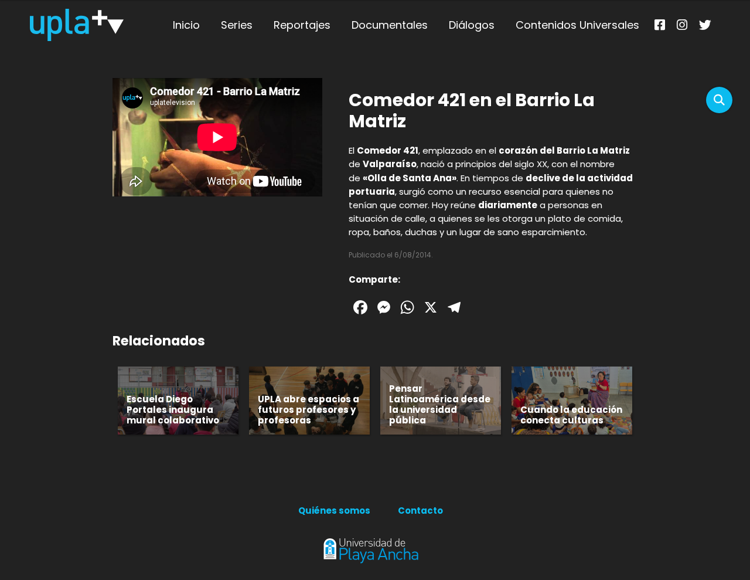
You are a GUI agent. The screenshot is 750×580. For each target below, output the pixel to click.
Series (237, 25)
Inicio (186, 25)
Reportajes (302, 25)
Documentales (390, 25)
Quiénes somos (334, 510)
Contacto (420, 510)
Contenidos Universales (577, 25)
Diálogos (472, 25)
